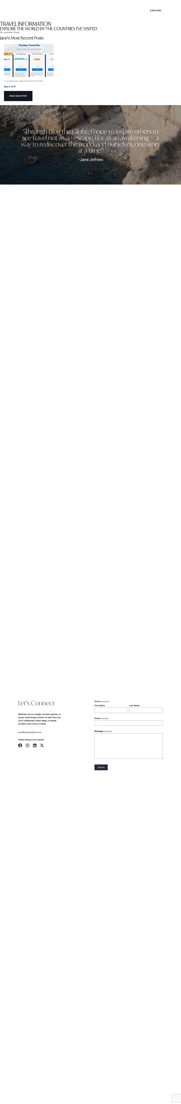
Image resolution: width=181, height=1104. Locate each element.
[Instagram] (27, 745)
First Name (99, 705)
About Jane (58, 10)
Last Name (134, 705)
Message (103, 731)
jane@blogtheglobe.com (30, 732)
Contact (129, 10)
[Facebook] (20, 745)
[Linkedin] (35, 745)
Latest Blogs (108, 10)
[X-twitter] (42, 745)
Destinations (80, 10)
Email (101, 718)
